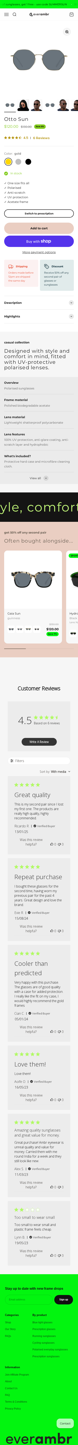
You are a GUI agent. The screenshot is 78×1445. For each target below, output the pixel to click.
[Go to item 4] (50, 105)
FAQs (8, 1336)
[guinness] (11, 629)
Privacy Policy (13, 1408)
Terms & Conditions (16, 1401)
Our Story (10, 1329)
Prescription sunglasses (45, 1356)
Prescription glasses (43, 1329)
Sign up (63, 1299)
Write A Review (39, 742)
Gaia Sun (13, 613)
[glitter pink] (37, 629)
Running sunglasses (44, 1336)
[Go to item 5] (63, 105)
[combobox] (55, 772)
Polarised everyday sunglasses (50, 1349)
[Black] (73, 633)
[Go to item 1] (10, 105)
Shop (8, 1322)
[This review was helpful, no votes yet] (51, 844)
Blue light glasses (42, 1322)
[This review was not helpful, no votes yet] (59, 844)
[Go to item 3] (36, 105)
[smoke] (20, 629)
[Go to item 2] (23, 105)
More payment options (39, 252)
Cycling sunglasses (43, 1342)
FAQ (7, 1395)
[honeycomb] (28, 629)
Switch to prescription (39, 213)
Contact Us (11, 1388)
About (8, 1381)
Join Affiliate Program (17, 1374)
